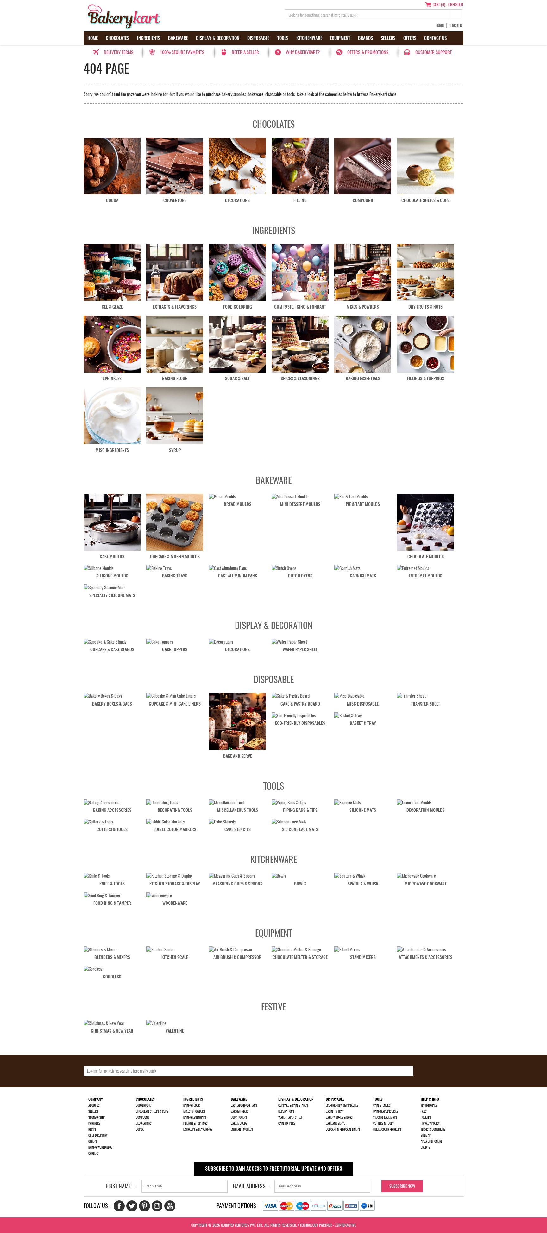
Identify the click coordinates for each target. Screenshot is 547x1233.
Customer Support (433, 52)
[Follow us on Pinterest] (144, 1205)
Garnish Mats (363, 576)
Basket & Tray (363, 723)
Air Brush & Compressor (237, 957)
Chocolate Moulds (425, 556)
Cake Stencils (237, 829)
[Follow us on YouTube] (169, 1205)
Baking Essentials (363, 378)
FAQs (424, 1111)
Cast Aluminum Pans (237, 576)
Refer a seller (245, 52)
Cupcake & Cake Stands (112, 649)
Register (455, 25)
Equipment (340, 38)
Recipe (92, 1129)
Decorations (237, 200)
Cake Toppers (174, 649)
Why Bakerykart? (303, 52)
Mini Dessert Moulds (300, 504)
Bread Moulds (237, 504)
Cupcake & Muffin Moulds (175, 556)
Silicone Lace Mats (300, 829)
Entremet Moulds (425, 576)
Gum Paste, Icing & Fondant (300, 307)
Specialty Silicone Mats (112, 595)
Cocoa (112, 200)
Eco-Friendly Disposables (300, 723)
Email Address (249, 1186)
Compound (363, 200)
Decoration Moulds (425, 810)
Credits (425, 1147)
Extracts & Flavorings (175, 307)
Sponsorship (96, 1117)
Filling (300, 200)
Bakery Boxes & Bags (112, 704)
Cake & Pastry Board (300, 704)
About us (94, 1105)
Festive (273, 1007)
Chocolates (117, 38)
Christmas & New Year (112, 1031)
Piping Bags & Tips (300, 810)
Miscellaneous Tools (237, 810)
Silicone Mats (362, 810)
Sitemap (426, 1135)
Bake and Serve (237, 756)
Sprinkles (112, 378)
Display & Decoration (217, 38)
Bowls (300, 884)
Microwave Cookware (426, 884)
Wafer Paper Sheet (300, 649)
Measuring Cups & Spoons (237, 884)
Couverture (174, 200)
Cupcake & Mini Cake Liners (175, 704)
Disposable (258, 38)
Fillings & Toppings (425, 378)
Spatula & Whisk (363, 884)
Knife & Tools (112, 884)
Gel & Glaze (112, 307)
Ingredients (148, 38)
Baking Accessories (112, 810)
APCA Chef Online (431, 1141)
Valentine (175, 1031)
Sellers (388, 38)
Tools (282, 38)
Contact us (435, 38)
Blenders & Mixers (112, 957)
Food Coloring (237, 307)
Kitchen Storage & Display (174, 884)
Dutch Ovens (300, 576)
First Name (118, 1186)
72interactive (345, 1225)
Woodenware (174, 903)
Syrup (175, 450)
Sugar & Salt (237, 378)
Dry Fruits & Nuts (425, 307)
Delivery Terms (118, 52)
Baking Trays (174, 576)
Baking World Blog (100, 1147)
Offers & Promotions (367, 52)
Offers (409, 38)
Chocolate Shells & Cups (425, 200)
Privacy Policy (430, 1123)
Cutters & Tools (112, 829)
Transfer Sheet (425, 704)
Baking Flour (175, 378)
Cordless (112, 977)
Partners (94, 1123)
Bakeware (178, 38)
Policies (426, 1117)
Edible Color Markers (175, 829)
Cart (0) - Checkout (448, 4)
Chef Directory (98, 1135)
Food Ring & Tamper (112, 903)
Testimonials (429, 1105)
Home (92, 38)
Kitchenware (309, 38)
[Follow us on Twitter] (131, 1205)
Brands (365, 38)
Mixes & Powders (363, 307)
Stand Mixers (363, 957)
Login (440, 25)
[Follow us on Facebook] (119, 1205)
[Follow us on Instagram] (157, 1205)
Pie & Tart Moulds (363, 504)
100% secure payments (182, 52)
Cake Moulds (112, 556)
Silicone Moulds (112, 576)
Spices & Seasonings (300, 378)
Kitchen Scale (174, 957)
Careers (93, 1153)
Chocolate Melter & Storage (300, 957)
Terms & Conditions (433, 1129)
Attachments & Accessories (425, 957)
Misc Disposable (363, 704)
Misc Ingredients (112, 450)
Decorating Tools (175, 810)
